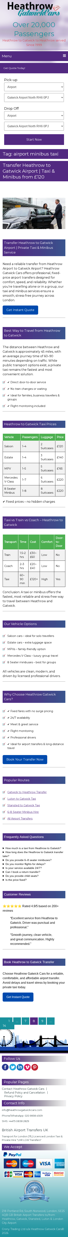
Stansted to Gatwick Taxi (23, 805)
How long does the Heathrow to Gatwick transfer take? (33, 854)
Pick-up (10, 80)
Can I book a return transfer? (22, 871)
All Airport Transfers (19, 818)
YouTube (27, 1067)
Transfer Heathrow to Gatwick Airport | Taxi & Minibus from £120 (29, 171)
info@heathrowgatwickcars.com (22, 1109)
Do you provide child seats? (22, 875)
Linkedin (20, 1067)
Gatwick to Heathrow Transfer (27, 792)
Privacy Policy (13, 1096)
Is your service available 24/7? (23, 867)
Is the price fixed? (16, 879)
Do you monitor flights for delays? (25, 864)
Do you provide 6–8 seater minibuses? (28, 860)
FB (5, 1067)
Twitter (12, 1067)
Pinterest (34, 1067)
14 (6, 1025)
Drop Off (11, 108)
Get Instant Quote (20, 310)
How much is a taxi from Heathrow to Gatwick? (33, 848)
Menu (7, 56)
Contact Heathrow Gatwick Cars (23, 1089)
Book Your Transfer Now (24, 759)
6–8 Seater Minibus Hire (23, 812)
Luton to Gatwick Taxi (21, 798)
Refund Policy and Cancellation (24, 1092)
